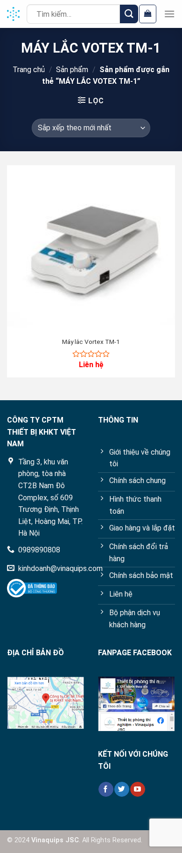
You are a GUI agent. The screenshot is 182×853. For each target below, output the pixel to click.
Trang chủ (29, 69)
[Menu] (169, 13)
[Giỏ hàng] (147, 14)
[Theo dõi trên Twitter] (121, 789)
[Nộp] (129, 14)
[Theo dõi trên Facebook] (105, 789)
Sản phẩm (72, 69)
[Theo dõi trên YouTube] (137, 789)
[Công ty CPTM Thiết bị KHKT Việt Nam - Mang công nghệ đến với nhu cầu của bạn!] (13, 14)
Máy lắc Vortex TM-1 (91, 341)
